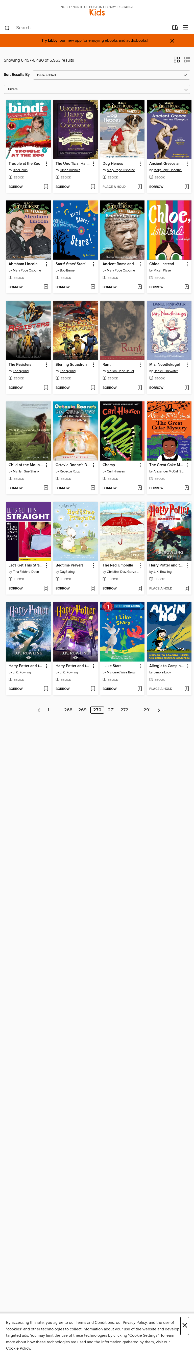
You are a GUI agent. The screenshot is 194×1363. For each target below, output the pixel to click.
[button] (177, 61)
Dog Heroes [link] (113, 164)
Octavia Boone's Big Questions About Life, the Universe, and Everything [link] (73, 465)
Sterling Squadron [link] (71, 364)
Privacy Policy (135, 1322)
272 (124, 710)
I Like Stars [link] (112, 666)
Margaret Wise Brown (122, 672)
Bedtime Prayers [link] (69, 565)
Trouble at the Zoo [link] (24, 164)
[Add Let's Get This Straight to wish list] (46, 588)
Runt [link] (107, 364)
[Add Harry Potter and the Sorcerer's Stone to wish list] (186, 588)
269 (82, 710)
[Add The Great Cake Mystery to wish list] (186, 488)
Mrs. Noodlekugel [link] (164, 364)
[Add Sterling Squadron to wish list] (93, 388)
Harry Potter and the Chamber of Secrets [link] (26, 666)
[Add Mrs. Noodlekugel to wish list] (186, 388)
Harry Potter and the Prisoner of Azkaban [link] (73, 666)
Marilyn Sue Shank (26, 471)
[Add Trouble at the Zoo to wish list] (46, 187)
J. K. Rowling (163, 572)
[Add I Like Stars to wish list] (139, 689)
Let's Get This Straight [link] (26, 565)
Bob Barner (68, 270)
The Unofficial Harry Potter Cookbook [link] (73, 164)
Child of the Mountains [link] (26, 465)
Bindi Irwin (20, 170)
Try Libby (49, 40)
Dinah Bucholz (70, 170)
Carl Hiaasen (116, 471)
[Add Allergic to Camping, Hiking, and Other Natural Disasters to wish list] (186, 689)
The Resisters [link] (20, 364)
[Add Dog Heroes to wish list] (139, 187)
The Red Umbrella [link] (118, 565)
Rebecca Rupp (70, 471)
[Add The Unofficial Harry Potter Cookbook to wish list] (93, 187)
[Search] (7, 28)
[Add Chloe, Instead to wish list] (186, 287)
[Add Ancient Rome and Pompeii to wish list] (139, 287)
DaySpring (67, 572)
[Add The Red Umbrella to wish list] (139, 588)
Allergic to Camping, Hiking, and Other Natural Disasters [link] (166, 666)
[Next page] (159, 710)
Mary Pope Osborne (121, 170)
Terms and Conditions (95, 1322)
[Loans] (175, 28)
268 (68, 710)
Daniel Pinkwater (166, 371)
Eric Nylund (21, 371)
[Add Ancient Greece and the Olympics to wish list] (186, 187)
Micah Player (163, 270)
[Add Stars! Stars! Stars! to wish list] (93, 287)
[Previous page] (39, 710)
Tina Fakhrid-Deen (26, 572)
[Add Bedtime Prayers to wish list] (93, 588)
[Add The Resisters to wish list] (46, 388)
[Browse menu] (185, 27)
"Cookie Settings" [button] (143, 1335)
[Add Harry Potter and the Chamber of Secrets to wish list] (46, 689)
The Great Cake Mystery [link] (166, 465)
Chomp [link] (109, 465)
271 (111, 710)
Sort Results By (17, 74)
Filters (13, 89)
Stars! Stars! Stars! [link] (71, 264)
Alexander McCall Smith (170, 471)
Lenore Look (162, 672)
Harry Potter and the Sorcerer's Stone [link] (166, 565)
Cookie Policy (18, 1348)
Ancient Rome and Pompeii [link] (120, 264)
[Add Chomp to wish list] (139, 488)
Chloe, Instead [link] (161, 264)
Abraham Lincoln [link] (23, 264)
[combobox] (86, 28)
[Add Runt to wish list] (139, 388)
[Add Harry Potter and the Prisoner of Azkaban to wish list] (93, 689)
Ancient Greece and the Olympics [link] (166, 164)
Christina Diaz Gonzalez (123, 572)
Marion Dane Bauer (120, 371)
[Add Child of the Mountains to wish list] (46, 488)
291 (147, 710)
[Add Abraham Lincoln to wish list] (46, 287)
